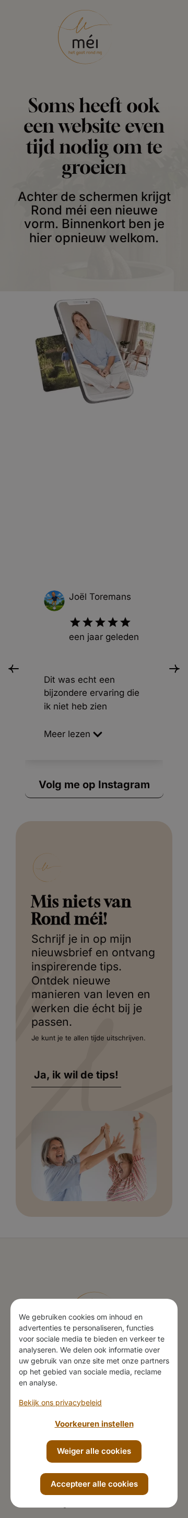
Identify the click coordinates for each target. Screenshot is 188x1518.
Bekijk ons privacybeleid (60, 1402)
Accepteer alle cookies (94, 1484)
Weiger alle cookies (94, 1451)
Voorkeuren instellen (94, 1424)
